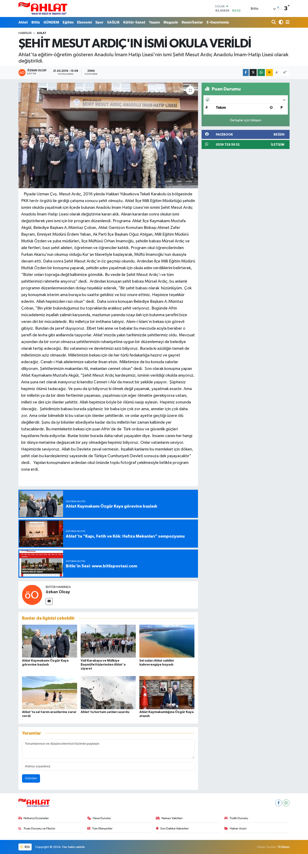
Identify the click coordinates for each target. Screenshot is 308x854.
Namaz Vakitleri (172, 818)
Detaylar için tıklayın (245, 120)
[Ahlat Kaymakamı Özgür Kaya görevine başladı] (49, 641)
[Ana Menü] (287, 22)
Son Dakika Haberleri (174, 828)
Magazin (170, 22)
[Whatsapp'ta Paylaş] (261, 72)
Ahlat (23, 22)
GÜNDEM (51, 22)
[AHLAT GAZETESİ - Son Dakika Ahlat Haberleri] (42, 8)
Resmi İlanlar (192, 22)
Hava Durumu (102, 818)
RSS (27, 847)
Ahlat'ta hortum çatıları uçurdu (105, 712)
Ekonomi (84, 22)
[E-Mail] (49, 601)
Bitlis (35, 22)
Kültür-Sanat (134, 22)
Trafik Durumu (238, 818)
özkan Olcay (58, 592)
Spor (99, 22)
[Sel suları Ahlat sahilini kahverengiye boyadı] (166, 641)
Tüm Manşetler (102, 828)
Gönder (31, 778)
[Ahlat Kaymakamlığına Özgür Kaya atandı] (166, 692)
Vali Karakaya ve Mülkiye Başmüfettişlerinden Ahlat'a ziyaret (103, 664)
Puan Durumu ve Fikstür (39, 828)
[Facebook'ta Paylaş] (246, 72)
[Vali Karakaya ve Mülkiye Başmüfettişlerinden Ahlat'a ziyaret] (108, 641)
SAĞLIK (113, 22)
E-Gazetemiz (218, 22)
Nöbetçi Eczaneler (36, 818)
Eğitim (68, 22)
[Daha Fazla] (269, 72)
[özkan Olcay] (32, 595)
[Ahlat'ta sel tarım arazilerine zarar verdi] (49, 692)
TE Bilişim (283, 847)
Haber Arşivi (238, 828)
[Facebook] (278, 802)
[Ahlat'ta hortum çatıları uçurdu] (108, 692)
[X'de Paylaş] (253, 72)
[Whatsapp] (286, 802)
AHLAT (41, 33)
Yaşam (154, 22)
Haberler (25, 33)
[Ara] (274, 22)
